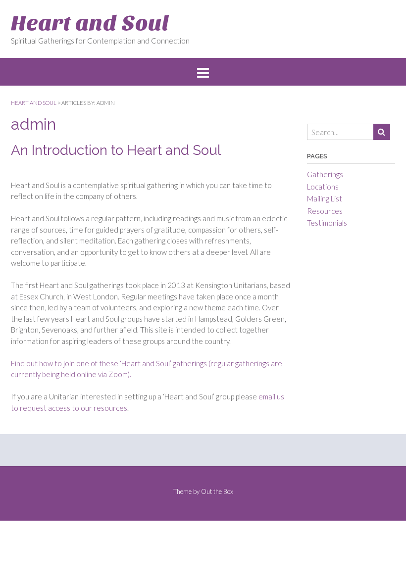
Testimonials (327, 222)
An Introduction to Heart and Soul (116, 150)
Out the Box (217, 491)
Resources (325, 210)
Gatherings (325, 174)
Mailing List (324, 198)
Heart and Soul (90, 23)
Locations (323, 186)
